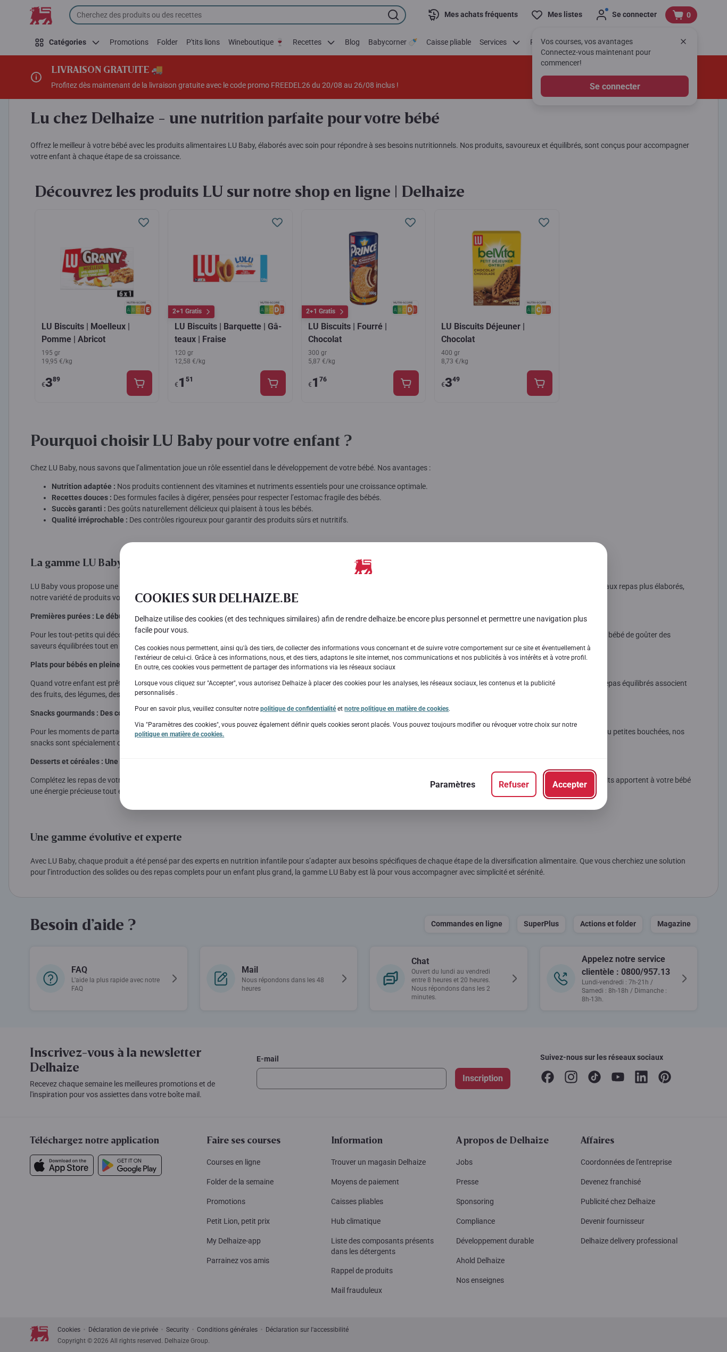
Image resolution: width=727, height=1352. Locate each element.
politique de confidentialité (298, 708)
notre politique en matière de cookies (396, 708)
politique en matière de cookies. (179, 734)
